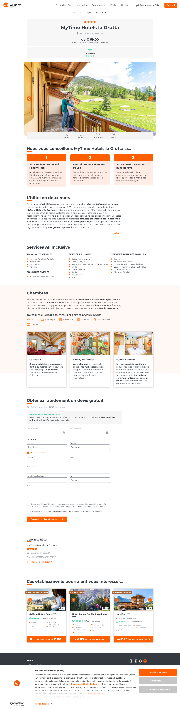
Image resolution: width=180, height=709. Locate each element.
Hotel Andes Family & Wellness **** (89, 615)
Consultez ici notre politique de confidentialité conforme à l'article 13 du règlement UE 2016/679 (64, 511)
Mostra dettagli (42, 704)
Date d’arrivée (32, 429)
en (136, 661)
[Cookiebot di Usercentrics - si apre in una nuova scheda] (17, 704)
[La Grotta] (46, 343)
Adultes (30, 443)
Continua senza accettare (158, 689)
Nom (72, 458)
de (140, 661)
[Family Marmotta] (90, 343)
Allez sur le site (38, 562)
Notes (29, 485)
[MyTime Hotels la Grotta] (90, 99)
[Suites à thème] (133, 343)
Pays (71, 476)
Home (75, 13)
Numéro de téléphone (35, 476)
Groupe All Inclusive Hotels (51, 504)
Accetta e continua (158, 672)
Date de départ (75, 429)
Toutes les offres (64, 5)
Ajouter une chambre (39, 453)
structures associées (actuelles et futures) (88, 504)
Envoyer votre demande (45, 519)
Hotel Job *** (123, 614)
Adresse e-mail (32, 467)
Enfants (73, 443)
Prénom (30, 458)
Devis (169, 5)
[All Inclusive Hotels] (12, 5)
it (131, 661)
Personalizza (156, 681)
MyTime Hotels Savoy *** (42, 614)
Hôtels (112, 5)
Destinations (98, 5)
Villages (124, 5)
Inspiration (82, 5)
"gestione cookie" (95, 694)
